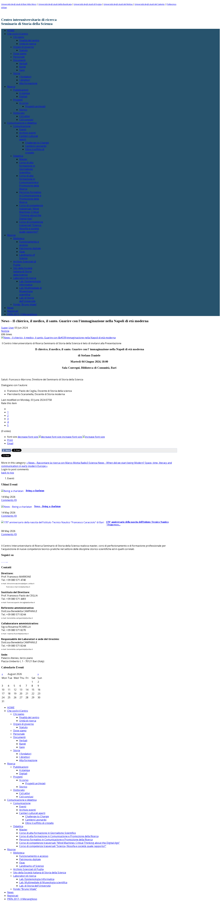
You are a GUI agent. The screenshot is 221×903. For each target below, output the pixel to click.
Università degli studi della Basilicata (55, 4)
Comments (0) (9, 500)
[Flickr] (6, 561)
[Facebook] (1, 561)
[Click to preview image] (58, 337)
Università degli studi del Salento (150, 4)
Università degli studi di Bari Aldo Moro (18, 4)
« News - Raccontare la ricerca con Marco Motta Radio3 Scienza (62, 462)
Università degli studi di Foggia (88, 4)
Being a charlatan (35, 490)
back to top (7, 472)
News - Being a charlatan (47, 506)
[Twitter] (2, 561)
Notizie (5, 331)
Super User (7, 327)
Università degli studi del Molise (118, 4)
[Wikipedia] (7, 561)
